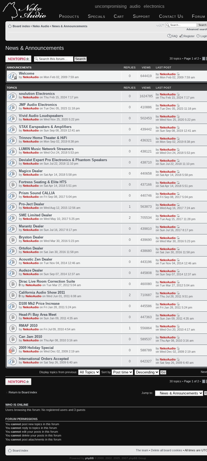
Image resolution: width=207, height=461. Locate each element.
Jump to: (147, 392)
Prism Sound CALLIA (37, 193)
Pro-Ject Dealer (31, 204)
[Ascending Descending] (150, 372)
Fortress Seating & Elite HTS (43, 182)
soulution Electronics (37, 94)
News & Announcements (69, 26)
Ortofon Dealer (31, 248)
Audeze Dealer (31, 270)
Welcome (26, 73)
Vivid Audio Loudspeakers (41, 116)
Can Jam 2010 (30, 337)
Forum (198, 16)
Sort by (106, 372)
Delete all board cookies (166, 450)
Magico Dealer (31, 171)
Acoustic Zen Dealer (35, 259)
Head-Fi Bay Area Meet (37, 315)
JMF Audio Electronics (38, 105)
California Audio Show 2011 (42, 292)
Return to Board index (23, 392)
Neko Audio (41, 26)
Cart (119, 16)
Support (141, 16)
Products (69, 16)
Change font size (160, 25)
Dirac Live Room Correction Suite (47, 281)
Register (189, 36)
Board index (21, 26)
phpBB (89, 458)
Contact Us (171, 16)
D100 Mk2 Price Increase (39, 303)
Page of (191, 58)
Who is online (16, 404)
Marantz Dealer (31, 226)
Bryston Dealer (31, 237)
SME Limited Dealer (35, 215)
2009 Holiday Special (36, 348)
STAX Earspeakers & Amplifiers (45, 127)
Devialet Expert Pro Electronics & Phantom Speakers (63, 160)
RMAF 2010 (28, 326)
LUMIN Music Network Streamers (46, 149)
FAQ (175, 36)
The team (142, 450)
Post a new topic (16, 57)
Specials (96, 16)
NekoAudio (31, 77)
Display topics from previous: (58, 372)
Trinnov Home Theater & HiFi (43, 138)
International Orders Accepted (44, 359)
